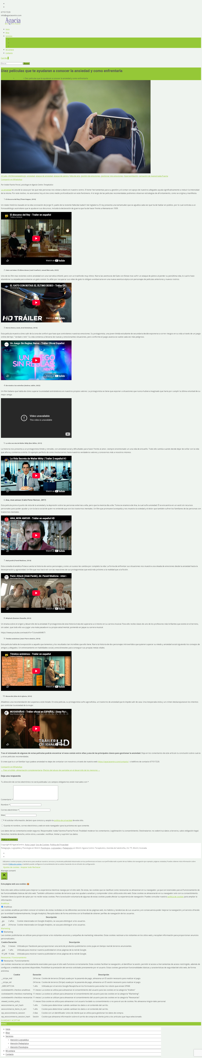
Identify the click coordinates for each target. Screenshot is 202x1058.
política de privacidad (63, 820)
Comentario (7, 799)
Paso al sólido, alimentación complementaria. (22, 770)
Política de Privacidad (59, 844)
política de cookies (176, 896)
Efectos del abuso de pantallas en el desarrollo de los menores (71, 770)
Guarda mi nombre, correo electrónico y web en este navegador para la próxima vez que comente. (46, 825)
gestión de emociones (90, 176)
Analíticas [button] (5, 903)
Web (3, 815)
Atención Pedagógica (18, 43)
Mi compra (10, 50)
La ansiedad (6, 190)
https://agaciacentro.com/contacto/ (113, 761)
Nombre (5, 804)
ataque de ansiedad (44, 176)
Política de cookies (15, 864)
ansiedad (31, 176)
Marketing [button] (5, 928)
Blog (7, 32)
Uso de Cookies (42, 844)
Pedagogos (68, 848)
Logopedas (56, 848)
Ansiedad (16, 176)
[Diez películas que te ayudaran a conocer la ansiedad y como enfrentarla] (76, 172)
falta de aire (75, 176)
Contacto (9, 53)
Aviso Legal (30, 844)
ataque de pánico (61, 176)
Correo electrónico (10, 810)
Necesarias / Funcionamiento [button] (13, 957)
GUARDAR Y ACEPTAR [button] (10, 1020)
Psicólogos (45, 848)
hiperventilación (131, 176)
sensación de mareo (148, 176)
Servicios (9, 36)
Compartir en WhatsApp (11, 179)
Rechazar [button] (36, 867)
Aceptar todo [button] (26, 867)
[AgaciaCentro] (13, 24)
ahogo (23, 176)
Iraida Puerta (162, 176)
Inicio (8, 29)
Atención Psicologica (18, 46)
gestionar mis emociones (112, 176)
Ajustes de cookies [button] (11, 867)
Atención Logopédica (18, 39)
